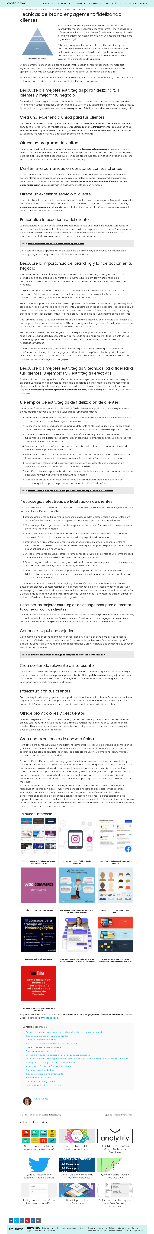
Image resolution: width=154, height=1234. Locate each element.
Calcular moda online (112, 1231)
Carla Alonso (41, 1098)
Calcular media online (97, 1228)
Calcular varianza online (119, 1228)
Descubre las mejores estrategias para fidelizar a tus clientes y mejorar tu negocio (64, 1032)
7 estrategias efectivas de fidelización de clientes (49, 1066)
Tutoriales (93, 3)
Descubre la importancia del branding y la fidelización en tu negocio (58, 1055)
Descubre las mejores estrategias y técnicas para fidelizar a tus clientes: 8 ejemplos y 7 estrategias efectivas (77, 1058)
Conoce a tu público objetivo (40, 1070)
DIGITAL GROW (33, 1228)
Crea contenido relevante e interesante (44, 1074)
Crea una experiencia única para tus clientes (47, 1036)
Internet (46, 3)
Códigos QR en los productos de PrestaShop (42, 1115)
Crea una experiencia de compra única (44, 1085)
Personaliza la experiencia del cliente (43, 1051)
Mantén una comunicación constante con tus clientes (51, 1043)
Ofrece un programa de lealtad (41, 1039)
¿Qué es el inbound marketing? (118, 1115)
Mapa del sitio (39, 1231)
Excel (142, 3)
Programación (111, 3)
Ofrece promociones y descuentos (42, 1081)
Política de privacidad (66, 1228)
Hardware (129, 3)
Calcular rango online (133, 1231)
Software (78, 3)
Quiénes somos (49, 1228)
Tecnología (62, 3)
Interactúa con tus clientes (38, 1077)
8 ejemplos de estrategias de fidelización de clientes (50, 1062)
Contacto (51, 1231)
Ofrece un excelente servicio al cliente (43, 1047)
